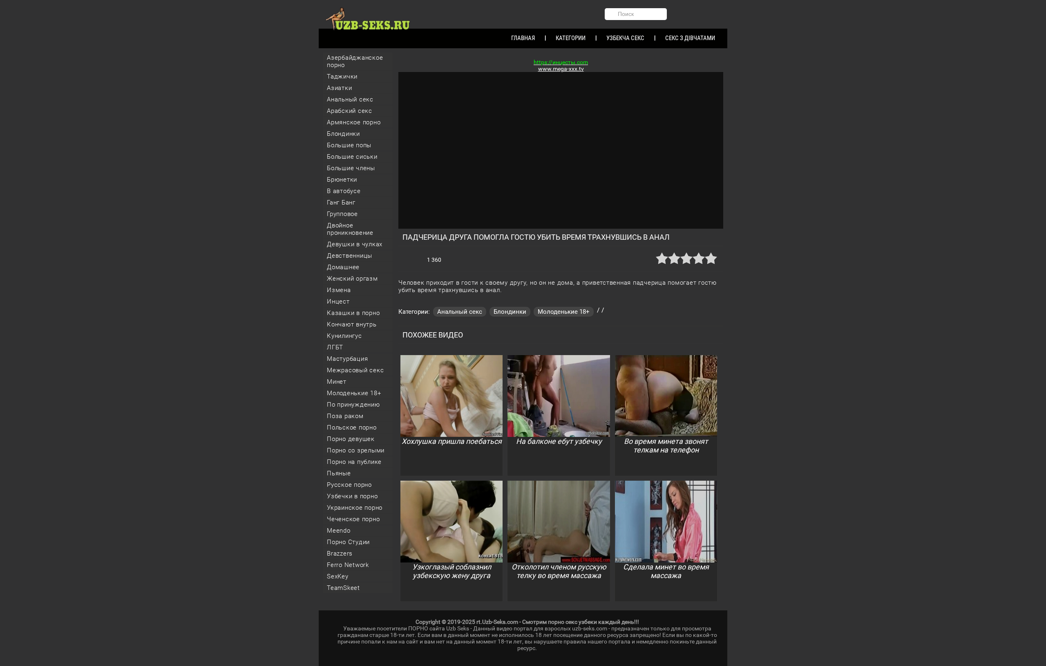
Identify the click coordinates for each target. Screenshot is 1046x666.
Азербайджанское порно (355, 61)
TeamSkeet (343, 588)
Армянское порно (353, 122)
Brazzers (340, 553)
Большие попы (349, 145)
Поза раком (345, 416)
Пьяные (339, 473)
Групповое (342, 214)
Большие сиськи (352, 156)
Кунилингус (344, 336)
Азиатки (339, 88)
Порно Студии (348, 542)
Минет (336, 381)
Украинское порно (354, 507)
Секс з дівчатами (690, 38)
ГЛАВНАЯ (523, 38)
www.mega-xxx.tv (561, 68)
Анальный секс (350, 99)
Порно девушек (351, 439)
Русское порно (349, 484)
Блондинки (343, 133)
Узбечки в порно (352, 496)
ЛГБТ (335, 347)
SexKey (338, 576)
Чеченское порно (353, 519)
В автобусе (344, 191)
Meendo (339, 530)
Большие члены (351, 168)
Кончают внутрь (352, 324)
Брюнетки (342, 179)
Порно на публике (354, 462)
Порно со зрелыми (355, 450)
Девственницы (349, 255)
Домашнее (343, 267)
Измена (339, 290)
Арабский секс (349, 111)
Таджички (342, 76)
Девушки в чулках (354, 244)
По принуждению (353, 404)
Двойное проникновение (350, 229)
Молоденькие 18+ (354, 393)
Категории (571, 38)
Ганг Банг (341, 202)
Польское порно (352, 427)
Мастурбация (347, 358)
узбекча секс (625, 38)
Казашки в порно (353, 313)
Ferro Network (348, 565)
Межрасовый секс (355, 370)
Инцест (338, 301)
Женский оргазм (352, 278)
